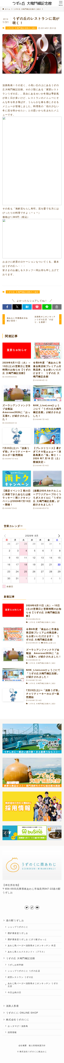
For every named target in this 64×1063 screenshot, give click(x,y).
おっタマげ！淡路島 (18, 1025)
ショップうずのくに (18, 926)
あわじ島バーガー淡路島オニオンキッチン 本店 (32, 945)
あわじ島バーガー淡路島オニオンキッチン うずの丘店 (33, 985)
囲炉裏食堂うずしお (18, 933)
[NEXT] (59, 536)
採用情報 (12, 1032)
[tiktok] (32, 908)
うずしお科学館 (15, 964)
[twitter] (27, 908)
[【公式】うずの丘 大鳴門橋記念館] (32, 3)
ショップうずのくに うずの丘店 (24, 970)
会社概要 (22, 1045)
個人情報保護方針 (37, 1045)
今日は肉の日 (14, 992)
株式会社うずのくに (17, 1019)
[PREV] (5, 536)
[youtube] (37, 908)
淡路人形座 (12, 1005)
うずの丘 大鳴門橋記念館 (20, 958)
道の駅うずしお (15, 920)
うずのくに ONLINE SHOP (22, 1012)
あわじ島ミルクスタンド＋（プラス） (27, 951)
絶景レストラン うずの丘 (20, 977)
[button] (7, 307)
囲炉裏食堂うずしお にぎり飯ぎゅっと (27, 939)
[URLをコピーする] (57, 307)
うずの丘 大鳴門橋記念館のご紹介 (21, 28)
